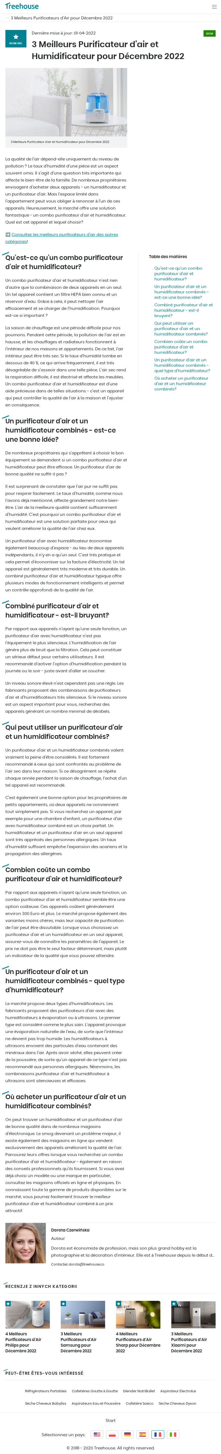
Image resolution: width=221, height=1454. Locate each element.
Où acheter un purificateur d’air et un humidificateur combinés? (181, 383)
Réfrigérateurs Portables (46, 1391)
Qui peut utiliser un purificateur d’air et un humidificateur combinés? (181, 328)
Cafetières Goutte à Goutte (95, 1391)
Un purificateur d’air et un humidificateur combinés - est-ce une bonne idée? (181, 292)
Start (111, 1421)
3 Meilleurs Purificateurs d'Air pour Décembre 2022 (62, 18)
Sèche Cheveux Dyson (177, 1403)
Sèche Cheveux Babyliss (45, 1403)
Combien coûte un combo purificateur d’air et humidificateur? (181, 347)
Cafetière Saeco (139, 1403)
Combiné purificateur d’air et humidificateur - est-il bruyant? (183, 310)
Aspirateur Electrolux (178, 1391)
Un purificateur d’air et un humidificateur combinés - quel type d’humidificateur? (182, 365)
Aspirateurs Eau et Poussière (96, 1403)
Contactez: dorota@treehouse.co (77, 1264)
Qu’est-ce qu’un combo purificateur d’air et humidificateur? (178, 273)
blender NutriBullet (139, 1391)
